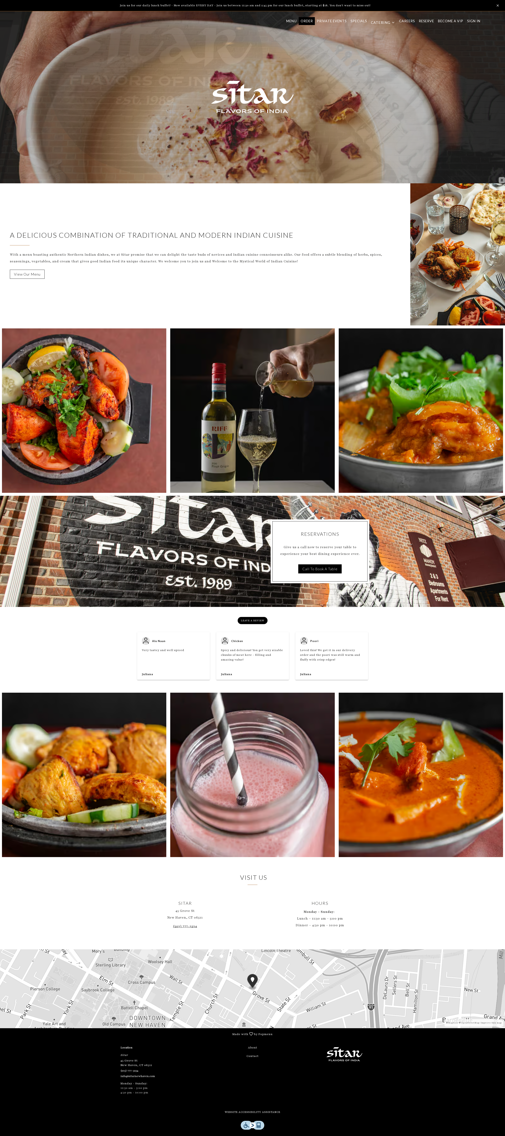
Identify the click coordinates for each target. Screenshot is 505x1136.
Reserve (426, 21)
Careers (407, 21)
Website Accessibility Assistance (252, 1112)
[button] (383, 21)
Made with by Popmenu (138, 1034)
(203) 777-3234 (129, 1071)
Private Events (332, 21)
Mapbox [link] (453, 1022)
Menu (291, 21)
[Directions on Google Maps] (252, 988)
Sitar (344, 1054)
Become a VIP (450, 21)
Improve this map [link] (491, 1022)
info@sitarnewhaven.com (138, 1076)
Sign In (474, 21)
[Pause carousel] (502, 180)
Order (307, 21)
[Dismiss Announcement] (498, 5)
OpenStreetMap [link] (470, 1022)
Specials (359, 21)
